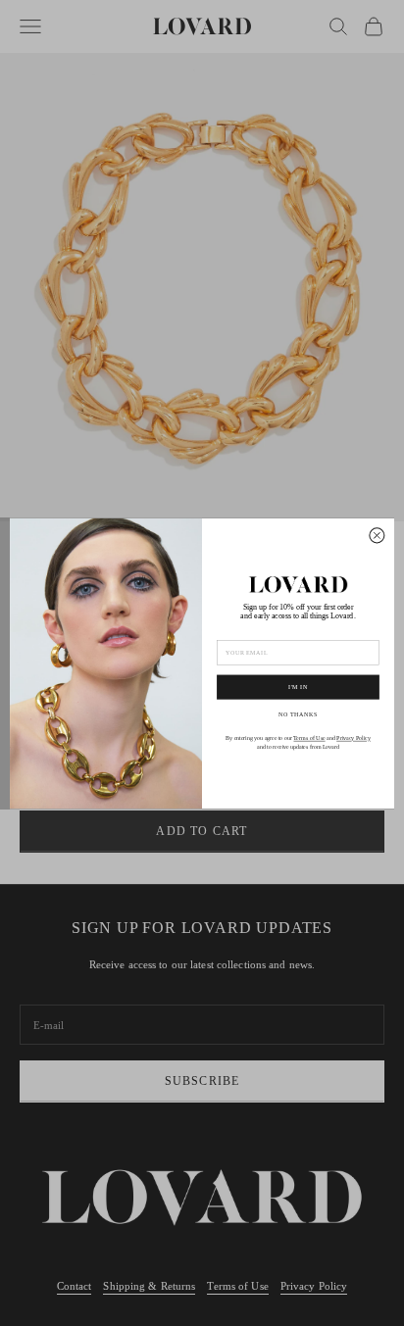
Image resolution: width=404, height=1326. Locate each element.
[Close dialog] (377, 534)
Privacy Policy (353, 738)
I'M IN (298, 686)
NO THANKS (298, 714)
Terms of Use (309, 738)
